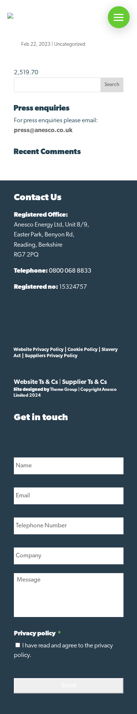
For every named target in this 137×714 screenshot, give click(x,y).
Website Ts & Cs (36, 382)
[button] (119, 17)
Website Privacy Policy (39, 349)
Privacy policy (37, 634)
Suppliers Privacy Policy (51, 356)
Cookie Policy (83, 349)
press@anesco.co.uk (43, 130)
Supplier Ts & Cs (84, 382)
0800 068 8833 (70, 271)
